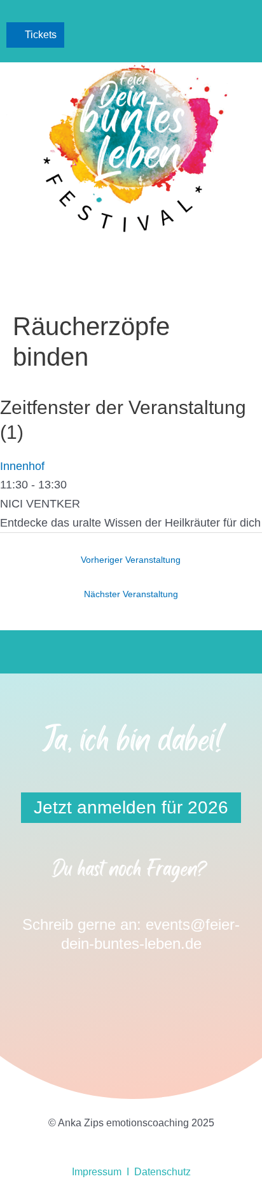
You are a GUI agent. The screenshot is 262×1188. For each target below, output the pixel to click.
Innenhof (22, 466)
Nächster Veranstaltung (131, 594)
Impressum (96, 1171)
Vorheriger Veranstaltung (131, 560)
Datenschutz (162, 1171)
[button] (243, 35)
